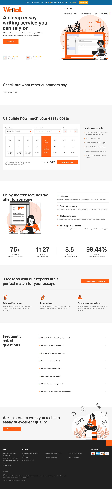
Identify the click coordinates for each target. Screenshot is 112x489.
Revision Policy (7, 465)
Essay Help (25, 457)
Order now (104, 13)
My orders (69, 8)
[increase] (76, 131)
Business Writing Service (75, 453)
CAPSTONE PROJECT (74, 457)
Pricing (76, 13)
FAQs (95, 13)
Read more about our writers (95, 281)
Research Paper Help (51, 457)
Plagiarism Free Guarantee (10, 458)
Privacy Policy (6, 455)
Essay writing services (28, 460)
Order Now (83, 2)
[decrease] (65, 131)
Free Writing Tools (86, 13)
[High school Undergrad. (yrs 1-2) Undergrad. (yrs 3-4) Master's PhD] (47, 131)
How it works (68, 13)
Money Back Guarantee (9, 453)
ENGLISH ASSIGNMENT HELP (53, 453)
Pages (65, 128)
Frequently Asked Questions (10, 460)
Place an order (12, 429)
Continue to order (67, 162)
